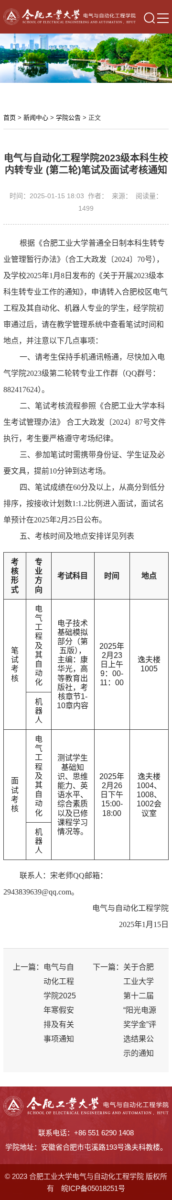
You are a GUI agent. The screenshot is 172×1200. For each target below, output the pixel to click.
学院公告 (68, 117)
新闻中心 (35, 117)
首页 (9, 117)
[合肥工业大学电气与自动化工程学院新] (69, 16)
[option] (86, 58)
